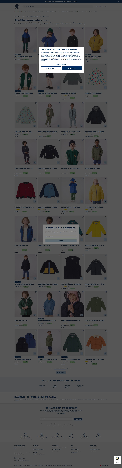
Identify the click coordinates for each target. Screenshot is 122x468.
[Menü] (120, 456)
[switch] (117, 462)
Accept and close (72, 68)
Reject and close (50, 68)
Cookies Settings (61, 64)
